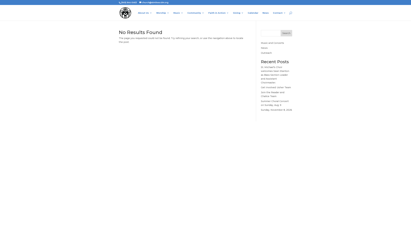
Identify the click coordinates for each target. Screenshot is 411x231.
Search (286, 33)
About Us (143, 13)
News (265, 13)
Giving (236, 13)
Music (176, 13)
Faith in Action (217, 13)
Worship (161, 13)
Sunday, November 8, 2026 (276, 109)
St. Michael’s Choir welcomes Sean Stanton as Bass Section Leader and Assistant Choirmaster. (275, 75)
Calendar (253, 13)
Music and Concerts (272, 43)
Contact (278, 13)
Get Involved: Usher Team (276, 87)
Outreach (266, 52)
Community (194, 13)
